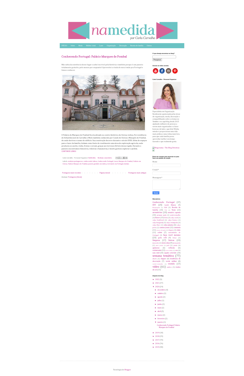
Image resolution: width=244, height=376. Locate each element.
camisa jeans (164, 227)
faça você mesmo (171, 235)
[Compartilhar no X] (121, 158)
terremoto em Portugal (115, 164)
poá (168, 245)
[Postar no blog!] (119, 158)
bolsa (166, 218)
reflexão (171, 248)
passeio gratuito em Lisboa (97, 164)
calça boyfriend (158, 220)
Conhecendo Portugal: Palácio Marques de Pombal (94, 56)
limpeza (156, 240)
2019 (157, 333)
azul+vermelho (175, 215)
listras (171, 240)
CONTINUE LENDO (69, 151)
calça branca (172, 220)
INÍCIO (64, 46)
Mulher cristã (91, 46)
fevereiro (161, 319)
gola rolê (162, 238)
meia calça (166, 243)
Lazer (101, 46)
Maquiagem (156, 207)
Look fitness (170, 205)
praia (175, 245)
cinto (178, 230)
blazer (157, 218)
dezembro (161, 290)
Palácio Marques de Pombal (77, 164)
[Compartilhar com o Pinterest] (126, 158)
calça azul (174, 218)
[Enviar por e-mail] (117, 158)
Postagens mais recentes (71, 173)
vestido (171, 264)
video (155, 266)
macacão (155, 243)
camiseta (177, 227)
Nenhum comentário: (105, 158)
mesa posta (176, 243)
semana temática (163, 256)
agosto (160, 297)
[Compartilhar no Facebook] (124, 158)
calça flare (156, 225)
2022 (157, 279)
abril (159, 311)
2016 (157, 343)
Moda (80, 46)
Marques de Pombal (125, 161)
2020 (157, 287)
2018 (157, 336)
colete (160, 232)
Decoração (123, 46)
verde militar (171, 261)
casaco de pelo (161, 230)
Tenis (174, 210)
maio (159, 308)
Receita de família (136, 46)
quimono (155, 248)
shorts (154, 259)
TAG (165, 210)
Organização (111, 46)
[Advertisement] (20, 6)
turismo (126, 164)
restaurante (156, 250)
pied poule (159, 245)
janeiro (160, 322)
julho (159, 300)
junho (159, 304)
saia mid (155, 253)
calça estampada (172, 222)
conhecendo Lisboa (90, 161)
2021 (157, 283)
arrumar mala (161, 215)
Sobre (73, 46)
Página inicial (105, 173)
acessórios (157, 212)
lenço (175, 238)
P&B (165, 207)
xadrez (169, 267)
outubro (160, 293)
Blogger (127, 370)
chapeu (170, 230)
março (160, 315)
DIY (154, 205)
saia (176, 250)
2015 (157, 347)
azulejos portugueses (75, 161)
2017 (157, 340)
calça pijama (168, 225)
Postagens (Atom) (75, 177)
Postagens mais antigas (137, 173)
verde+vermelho (157, 264)
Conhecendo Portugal (105, 161)
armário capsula (174, 212)
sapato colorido (170, 253)
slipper (163, 259)
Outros (149, 46)
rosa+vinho (169, 250)
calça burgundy (157, 222)
